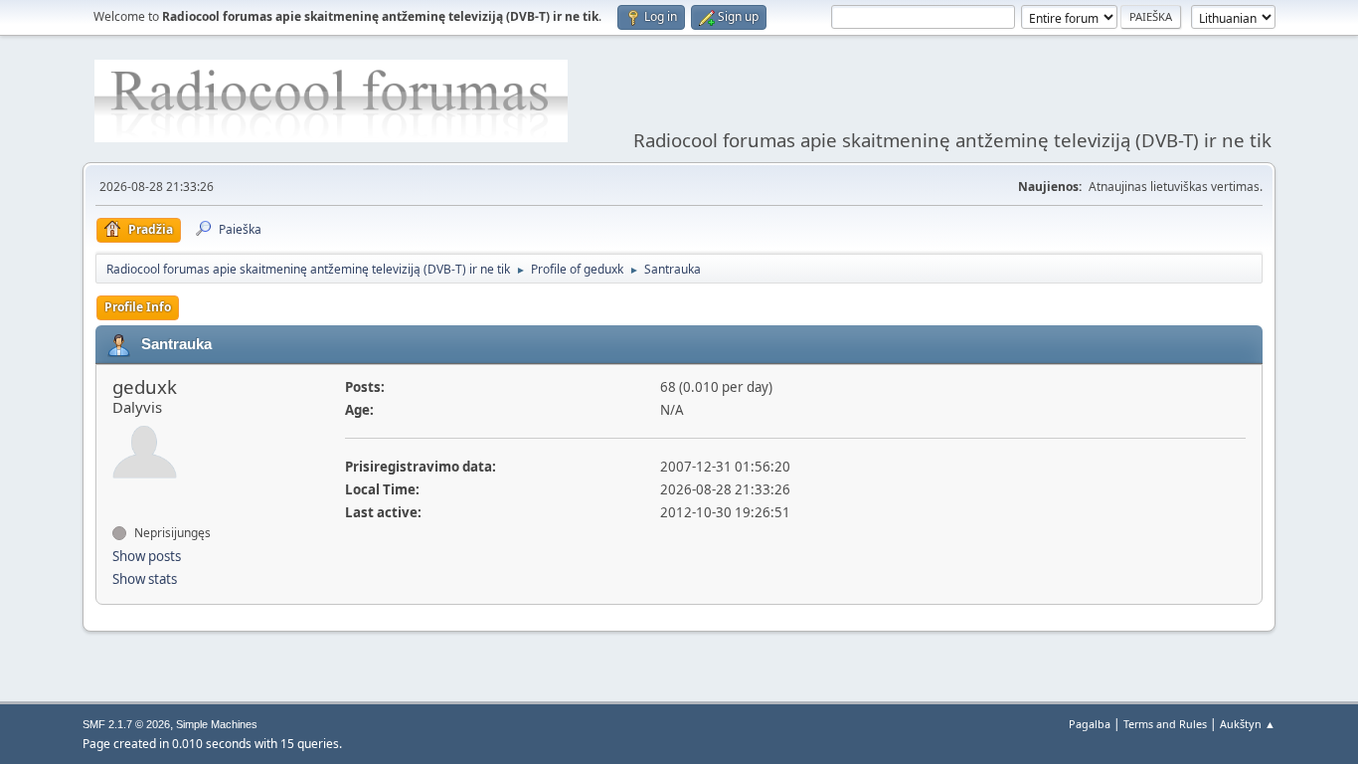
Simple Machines (216, 724)
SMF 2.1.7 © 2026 (126, 724)
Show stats (144, 579)
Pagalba (1089, 723)
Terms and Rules (1165, 723)
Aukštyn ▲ (1247, 723)
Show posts (146, 556)
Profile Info (137, 306)
